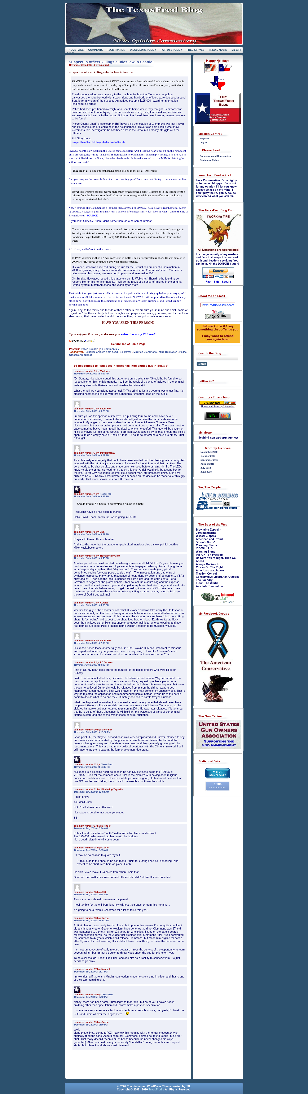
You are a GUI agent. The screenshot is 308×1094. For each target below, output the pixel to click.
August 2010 (207, 464)
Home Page (76, 49)
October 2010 (208, 456)
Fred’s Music (218, 49)
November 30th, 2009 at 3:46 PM (91, 558)
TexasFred (105, 494)
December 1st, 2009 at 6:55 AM (91, 850)
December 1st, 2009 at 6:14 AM (91, 828)
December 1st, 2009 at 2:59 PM (90, 1024)
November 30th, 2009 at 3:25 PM (91, 411)
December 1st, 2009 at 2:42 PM (90, 997)
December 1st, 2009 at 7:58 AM (91, 894)
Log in (203, 142)
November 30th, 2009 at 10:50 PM (92, 732)
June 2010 (206, 472)
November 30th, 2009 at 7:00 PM (91, 643)
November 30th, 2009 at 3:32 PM (91, 534)
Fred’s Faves (195, 49)
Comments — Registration (106, 49)
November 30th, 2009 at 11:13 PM (92, 767)
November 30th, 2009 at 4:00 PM (91, 605)
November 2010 (209, 452)
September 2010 (209, 460)
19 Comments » (109, 349)
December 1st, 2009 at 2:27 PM (90, 971)
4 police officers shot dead (102, 352)
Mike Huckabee (168, 352)
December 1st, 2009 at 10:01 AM (91, 920)
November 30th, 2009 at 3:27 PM (91, 455)
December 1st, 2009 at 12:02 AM (91, 792)
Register (204, 138)
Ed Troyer (125, 352)
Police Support (89, 349)
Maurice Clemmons (145, 352)
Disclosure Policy (143, 49)
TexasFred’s (156, 1089)
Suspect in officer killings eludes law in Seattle (110, 62)
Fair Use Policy (171, 49)
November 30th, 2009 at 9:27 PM (91, 665)
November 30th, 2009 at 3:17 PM (91, 373)
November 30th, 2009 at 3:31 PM (91, 496)
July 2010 (206, 468)
